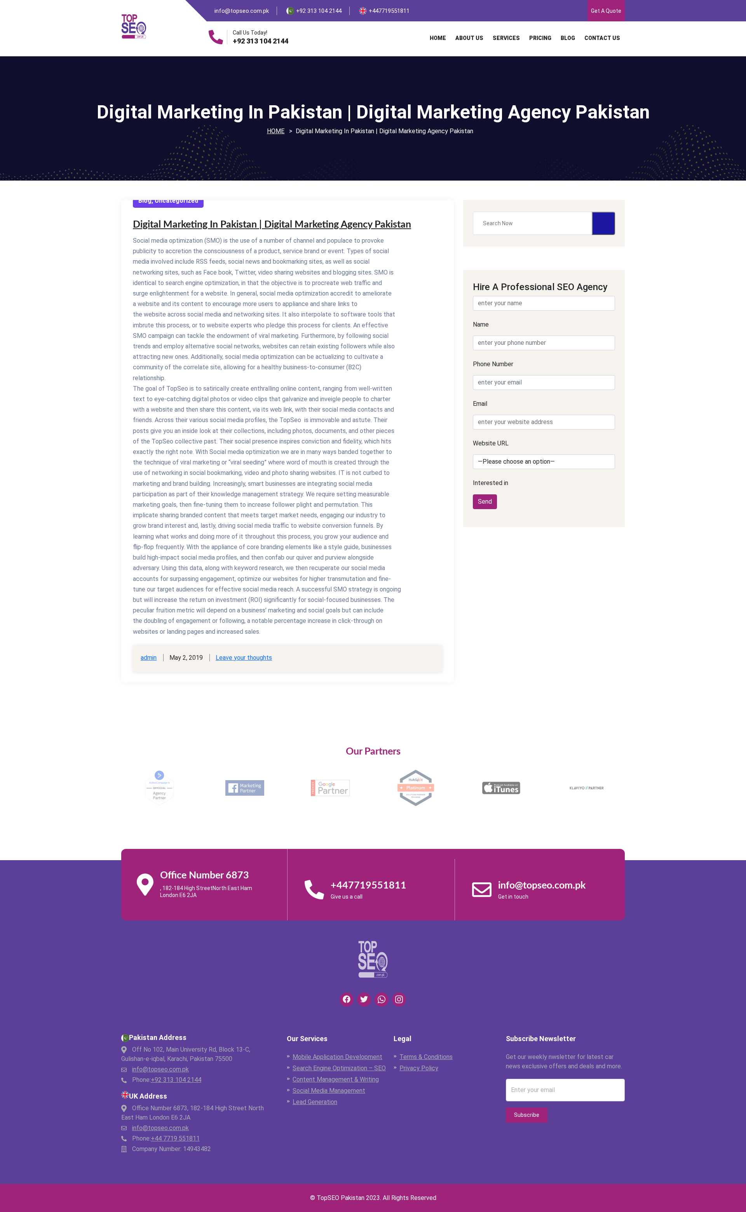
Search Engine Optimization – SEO (339, 1068)
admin (149, 657)
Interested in (490, 483)
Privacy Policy (418, 1068)
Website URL (491, 443)
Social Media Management (329, 1090)
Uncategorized (176, 200)
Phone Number (493, 364)
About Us (469, 38)
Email (480, 403)
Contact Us (602, 38)
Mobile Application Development (337, 1057)
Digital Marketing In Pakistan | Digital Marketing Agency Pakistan (272, 225)
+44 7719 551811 (175, 1138)
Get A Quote (606, 11)
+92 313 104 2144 (260, 41)
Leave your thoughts (244, 657)
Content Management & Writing (336, 1079)
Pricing (540, 38)
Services (506, 38)
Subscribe (526, 1115)
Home (438, 38)
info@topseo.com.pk (241, 10)
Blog (568, 38)
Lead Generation (315, 1102)
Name (481, 324)
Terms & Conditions (426, 1057)
